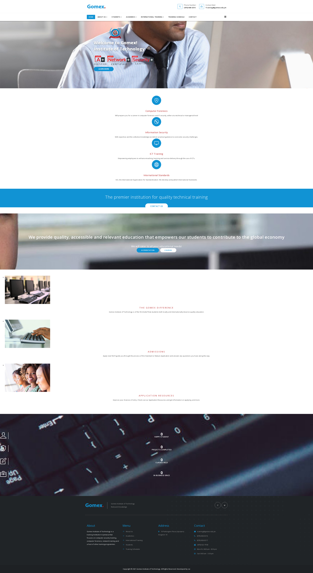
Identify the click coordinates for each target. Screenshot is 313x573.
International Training (151, 17)
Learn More (103, 69)
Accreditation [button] (147, 250)
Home (91, 17)
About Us (102, 17)
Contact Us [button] (156, 206)
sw (189, 569)
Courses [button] (168, 250)
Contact (193, 17)
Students (116, 17)
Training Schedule (176, 17)
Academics (130, 17)
